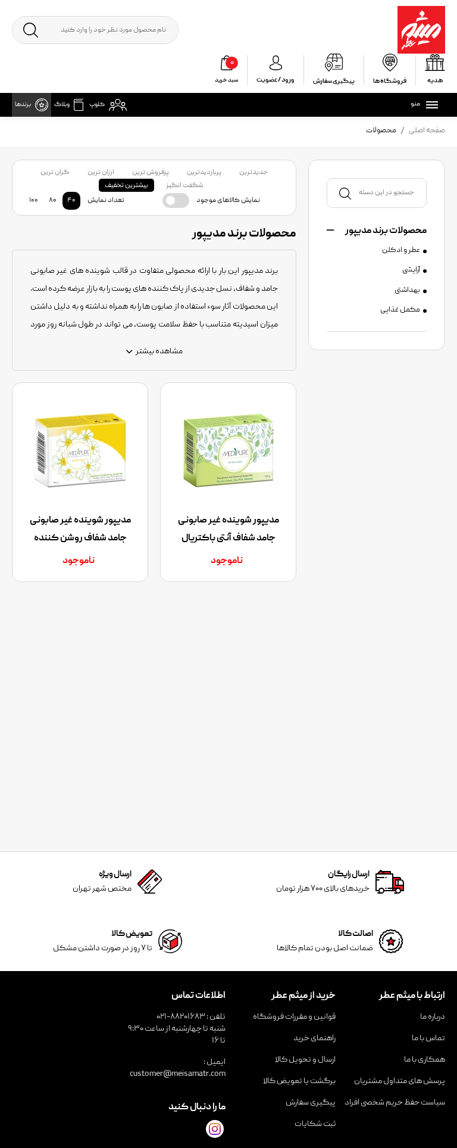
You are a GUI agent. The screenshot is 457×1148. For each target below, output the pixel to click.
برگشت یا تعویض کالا (299, 1081)
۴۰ (71, 200)
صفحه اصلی (427, 130)
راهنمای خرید (314, 1038)
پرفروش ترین (150, 172)
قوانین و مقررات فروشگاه (294, 1017)
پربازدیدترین (204, 172)
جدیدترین (253, 172)
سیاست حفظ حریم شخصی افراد (395, 1103)
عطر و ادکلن (401, 250)
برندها (23, 105)
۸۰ (53, 200)
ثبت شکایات (315, 1124)
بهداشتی (407, 290)
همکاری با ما (424, 1060)
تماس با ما (428, 1038)
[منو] (429, 105)
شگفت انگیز (185, 186)
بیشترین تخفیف (126, 186)
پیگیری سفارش (311, 1103)
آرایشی (411, 270)
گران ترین (55, 172)
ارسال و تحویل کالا (305, 1060)
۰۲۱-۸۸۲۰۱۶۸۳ (180, 1017)
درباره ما (432, 1017)
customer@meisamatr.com (178, 1074)
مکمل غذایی (400, 310)
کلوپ (97, 105)
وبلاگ (62, 105)
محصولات (381, 130)
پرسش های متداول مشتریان (399, 1081)
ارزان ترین (100, 172)
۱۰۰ (33, 200)
